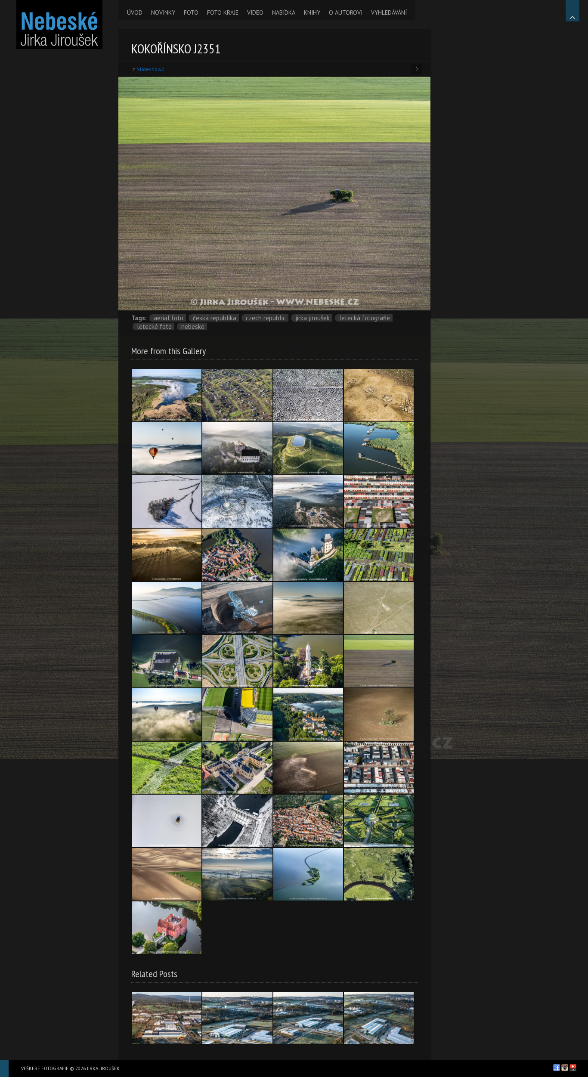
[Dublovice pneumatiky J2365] (308, 395)
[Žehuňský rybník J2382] (166, 768)
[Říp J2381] (308, 608)
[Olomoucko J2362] (237, 661)
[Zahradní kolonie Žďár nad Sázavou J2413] (237, 395)
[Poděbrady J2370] (166, 501)
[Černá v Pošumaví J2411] (166, 661)
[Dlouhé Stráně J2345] (308, 448)
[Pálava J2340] (166, 608)
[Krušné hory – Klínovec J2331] (308, 501)
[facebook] (556, 1067)
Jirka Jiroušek (312, 318)
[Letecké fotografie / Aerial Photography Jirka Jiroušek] (59, 24)
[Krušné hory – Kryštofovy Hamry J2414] (237, 874)
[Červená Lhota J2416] (166, 927)
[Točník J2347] (237, 448)
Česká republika (214, 318)
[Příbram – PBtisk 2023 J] (237, 1018)
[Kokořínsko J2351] (379, 661)
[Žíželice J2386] (379, 555)
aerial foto (168, 318)
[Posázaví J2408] (166, 555)
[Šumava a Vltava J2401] (379, 874)
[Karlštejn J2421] (308, 555)
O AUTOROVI (345, 12)
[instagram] (564, 1067)
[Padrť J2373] (166, 821)
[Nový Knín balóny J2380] (166, 714)
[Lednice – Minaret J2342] (308, 661)
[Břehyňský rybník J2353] (166, 395)
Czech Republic (266, 318)
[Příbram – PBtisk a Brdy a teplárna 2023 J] (166, 1018)
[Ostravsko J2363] (379, 448)
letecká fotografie (364, 318)
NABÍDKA (283, 12)
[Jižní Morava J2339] (308, 768)
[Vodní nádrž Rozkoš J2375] (308, 874)
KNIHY (312, 12)
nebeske (192, 326)
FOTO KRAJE (222, 12)
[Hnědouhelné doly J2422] (237, 608)
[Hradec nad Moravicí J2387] (308, 714)
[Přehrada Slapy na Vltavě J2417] (237, 821)
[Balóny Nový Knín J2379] (166, 448)
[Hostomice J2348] (379, 714)
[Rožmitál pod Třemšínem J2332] (237, 555)
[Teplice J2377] (237, 714)
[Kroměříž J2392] (379, 821)
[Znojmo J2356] (308, 821)
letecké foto (154, 326)
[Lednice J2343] (237, 768)
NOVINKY (163, 12)
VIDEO (255, 12)
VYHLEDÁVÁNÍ (389, 12)
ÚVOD (134, 12)
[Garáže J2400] (379, 768)
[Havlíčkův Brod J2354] (379, 501)
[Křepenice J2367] (379, 395)
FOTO (191, 12)
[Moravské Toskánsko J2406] (166, 874)
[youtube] (572, 1067)
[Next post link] (416, 69)
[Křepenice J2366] (379, 608)
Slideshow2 (150, 69)
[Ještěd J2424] (237, 501)
